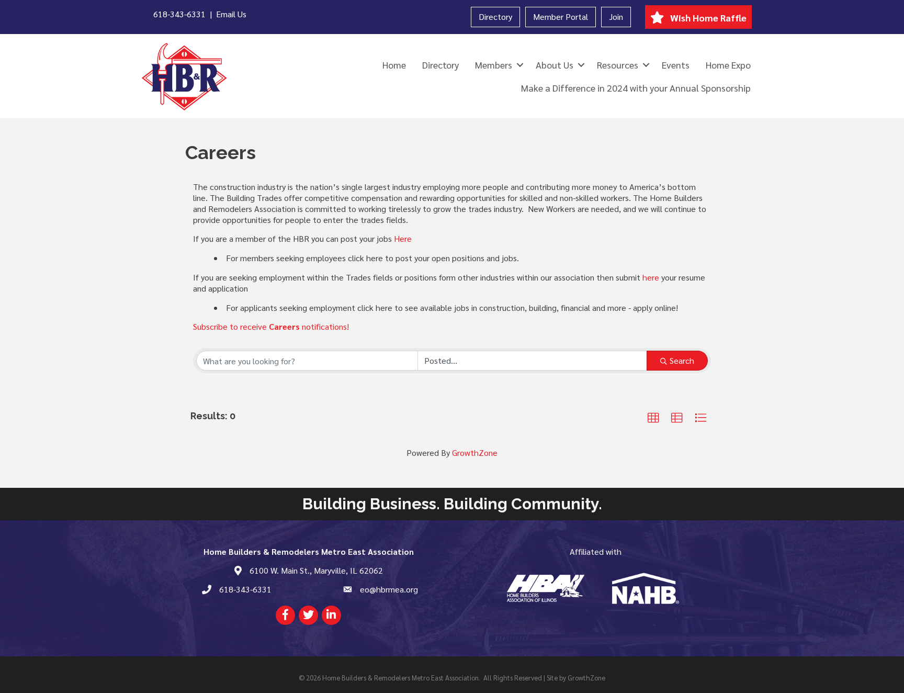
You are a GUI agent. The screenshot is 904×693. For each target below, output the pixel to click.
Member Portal (560, 16)
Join (616, 16)
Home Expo (728, 65)
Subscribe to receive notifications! (271, 326)
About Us (554, 65)
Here (403, 238)
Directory (495, 16)
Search (682, 360)
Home (394, 65)
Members (493, 65)
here (650, 277)
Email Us (231, 13)
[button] (653, 418)
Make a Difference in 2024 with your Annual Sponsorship (636, 88)
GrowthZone (475, 452)
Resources (617, 65)
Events (676, 65)
